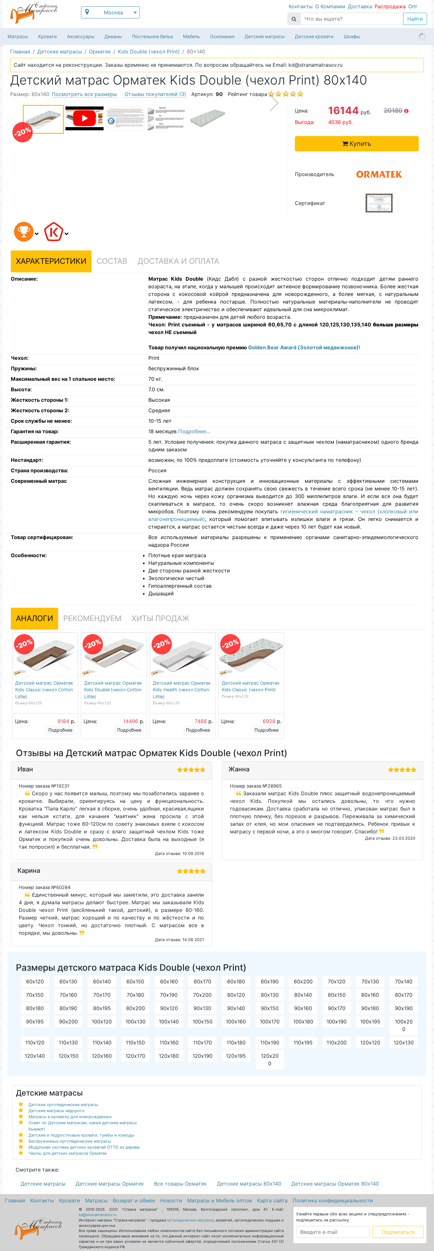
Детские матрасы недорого (57, 1110)
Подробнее (60, 730)
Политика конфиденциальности (333, 1200)
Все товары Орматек (180, 1183)
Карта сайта (272, 1200)
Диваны (113, 36)
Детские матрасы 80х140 (249, 1183)
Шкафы (352, 36)
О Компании (330, 6)
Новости (171, 1200)
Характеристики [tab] (51, 261)
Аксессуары (80, 36)
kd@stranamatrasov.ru (98, 1215)
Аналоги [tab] (34, 618)
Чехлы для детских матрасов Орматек (68, 1153)
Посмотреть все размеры (84, 94)
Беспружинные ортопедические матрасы (70, 1141)
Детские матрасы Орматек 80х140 (335, 1183)
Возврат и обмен (134, 1200)
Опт (412, 6)
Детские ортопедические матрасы (63, 1104)
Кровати (47, 36)
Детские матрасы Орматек (110, 1183)
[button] (25, 233)
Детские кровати (314, 36)
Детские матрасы (265, 36)
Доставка (360, 6)
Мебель (191, 36)
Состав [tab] (112, 261)
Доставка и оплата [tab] (178, 261)
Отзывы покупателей (155, 94)
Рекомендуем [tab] (92, 618)
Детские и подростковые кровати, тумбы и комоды (81, 1135)
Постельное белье (152, 36)
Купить (360, 143)
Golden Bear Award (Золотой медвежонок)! (304, 347)
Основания (222, 36)
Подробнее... (194, 431)
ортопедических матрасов (190, 1220)
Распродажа (390, 6)
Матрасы (18, 36)
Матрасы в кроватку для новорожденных (70, 1116)
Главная (15, 1200)
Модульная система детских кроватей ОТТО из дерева (84, 1147)
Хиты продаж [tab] (160, 618)
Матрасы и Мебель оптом (219, 1200)
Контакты (301, 6)
